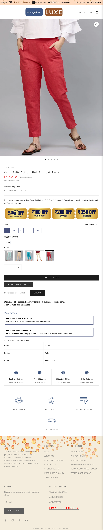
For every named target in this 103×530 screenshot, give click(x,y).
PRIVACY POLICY (78, 456)
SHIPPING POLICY (79, 460)
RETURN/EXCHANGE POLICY (84, 464)
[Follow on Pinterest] (19, 520)
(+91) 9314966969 (56, 497)
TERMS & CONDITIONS (81, 473)
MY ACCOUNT (77, 452)
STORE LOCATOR (52, 469)
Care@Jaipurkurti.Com (58, 492)
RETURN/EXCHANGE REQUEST (85, 469)
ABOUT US (49, 456)
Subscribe (14, 510)
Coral (7, 242)
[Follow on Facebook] (5, 520)
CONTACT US (50, 464)
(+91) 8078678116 (56, 502)
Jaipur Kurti (10, 168)
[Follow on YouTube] (26, 520)
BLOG (47, 452)
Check (37, 293)
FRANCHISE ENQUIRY (54, 473)
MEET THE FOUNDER (54, 460)
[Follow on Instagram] (12, 520)
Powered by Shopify (61, 528)
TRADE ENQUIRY (52, 477)
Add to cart (51, 277)
